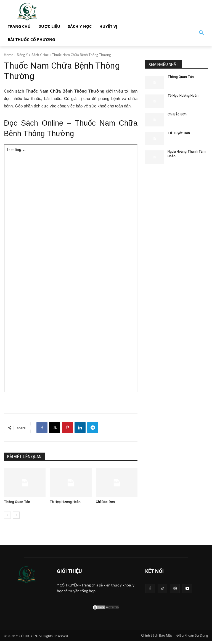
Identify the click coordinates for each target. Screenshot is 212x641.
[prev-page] (7, 515)
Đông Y (22, 54)
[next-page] (16, 515)
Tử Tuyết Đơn (179, 133)
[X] (54, 427)
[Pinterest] (67, 427)
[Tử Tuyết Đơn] (154, 138)
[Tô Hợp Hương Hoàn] (70, 482)
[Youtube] (187, 588)
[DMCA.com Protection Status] (106, 608)
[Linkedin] (80, 427)
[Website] (175, 588)
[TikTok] (162, 588)
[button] (201, 33)
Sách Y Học (40, 54)
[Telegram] (92, 427)
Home (8, 54)
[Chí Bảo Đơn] (116, 482)
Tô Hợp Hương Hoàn (65, 502)
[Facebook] (41, 427)
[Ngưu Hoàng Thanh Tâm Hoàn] (154, 157)
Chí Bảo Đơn (105, 502)
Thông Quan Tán (17, 502)
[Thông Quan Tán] (25, 482)
